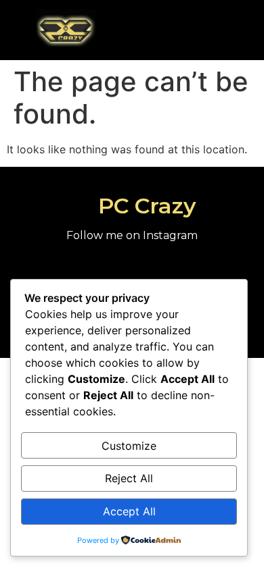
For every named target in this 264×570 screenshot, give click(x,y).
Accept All (129, 511)
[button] (198, 29)
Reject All (129, 478)
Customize (129, 445)
